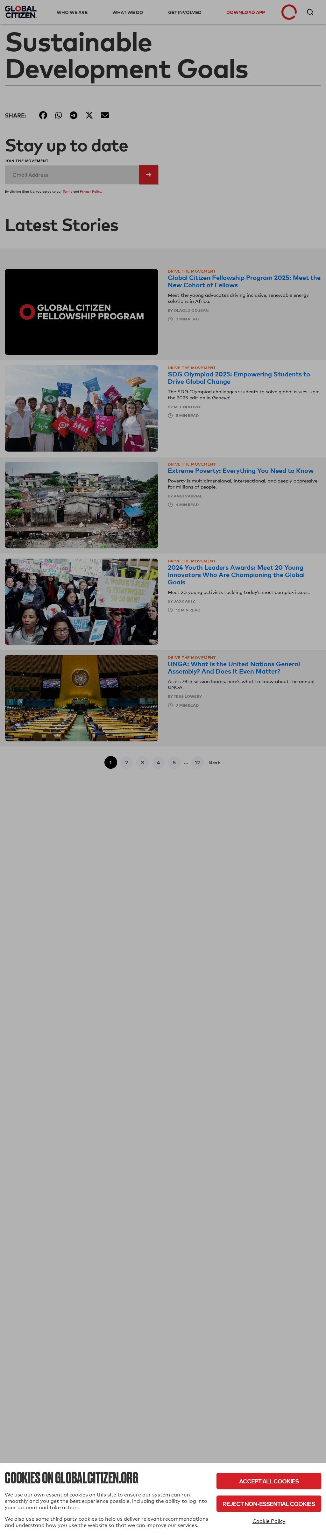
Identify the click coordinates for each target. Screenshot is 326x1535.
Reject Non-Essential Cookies (269, 1504)
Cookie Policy (269, 1521)
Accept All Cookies (269, 1481)
